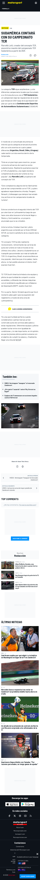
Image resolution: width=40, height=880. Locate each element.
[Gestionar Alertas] (23, 466)
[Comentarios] (36, 55)
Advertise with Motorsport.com (20, 850)
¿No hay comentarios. (20, 505)
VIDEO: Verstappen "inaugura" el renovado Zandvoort (20, 384)
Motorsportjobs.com (20, 831)
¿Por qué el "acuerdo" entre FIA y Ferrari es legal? (20, 390)
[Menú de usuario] (36, 3)
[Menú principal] (3, 3)
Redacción (4, 54)
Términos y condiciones (13, 870)
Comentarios (20, 846)
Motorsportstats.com (20, 837)
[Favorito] (31, 55)
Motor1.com (20, 827)
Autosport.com (20, 834)
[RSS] (31, 816)
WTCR (18, 340)
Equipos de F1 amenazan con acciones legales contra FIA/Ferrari (21, 397)
